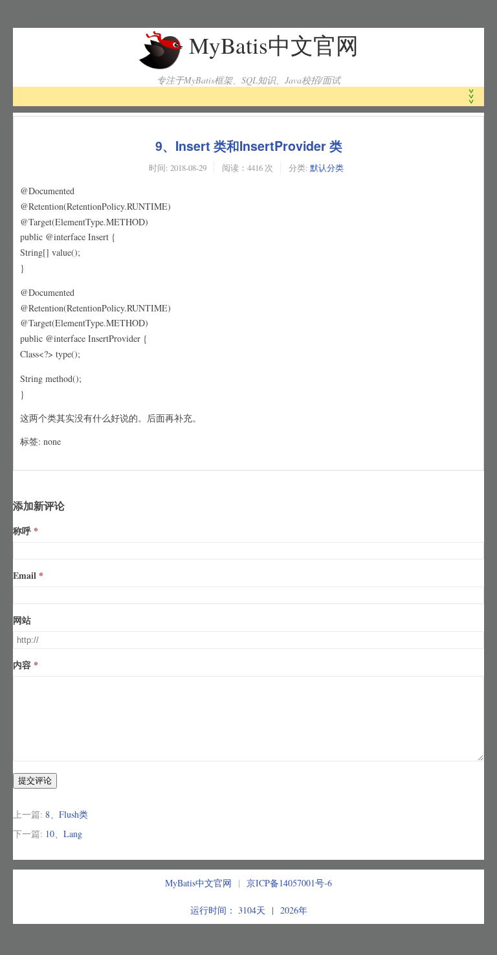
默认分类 (327, 168)
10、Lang (63, 833)
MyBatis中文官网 (274, 45)
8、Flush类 (66, 814)
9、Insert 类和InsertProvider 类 (248, 146)
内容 (22, 664)
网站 (22, 620)
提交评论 (35, 780)
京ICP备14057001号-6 (289, 883)
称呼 (22, 530)
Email (24, 575)
